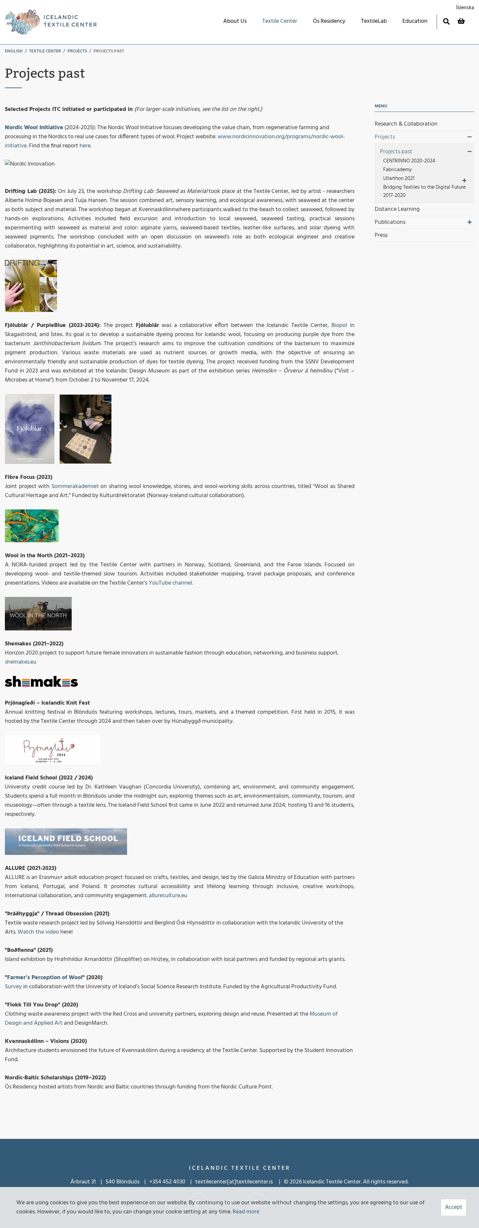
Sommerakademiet (76, 486)
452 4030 (174, 1182)
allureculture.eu (168, 895)
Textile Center (45, 51)
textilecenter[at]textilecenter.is (234, 1182)
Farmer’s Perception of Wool (44, 977)
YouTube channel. (171, 583)
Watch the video (38, 932)
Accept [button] (453, 1207)
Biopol (339, 325)
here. (86, 146)
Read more (246, 1212)
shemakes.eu (20, 662)
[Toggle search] (446, 21)
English (13, 51)
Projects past (109, 51)
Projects (77, 51)
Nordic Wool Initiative (34, 127)
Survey (13, 987)
